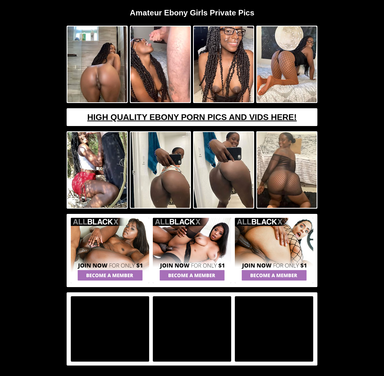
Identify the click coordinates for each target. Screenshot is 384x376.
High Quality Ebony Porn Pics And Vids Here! (192, 117)
